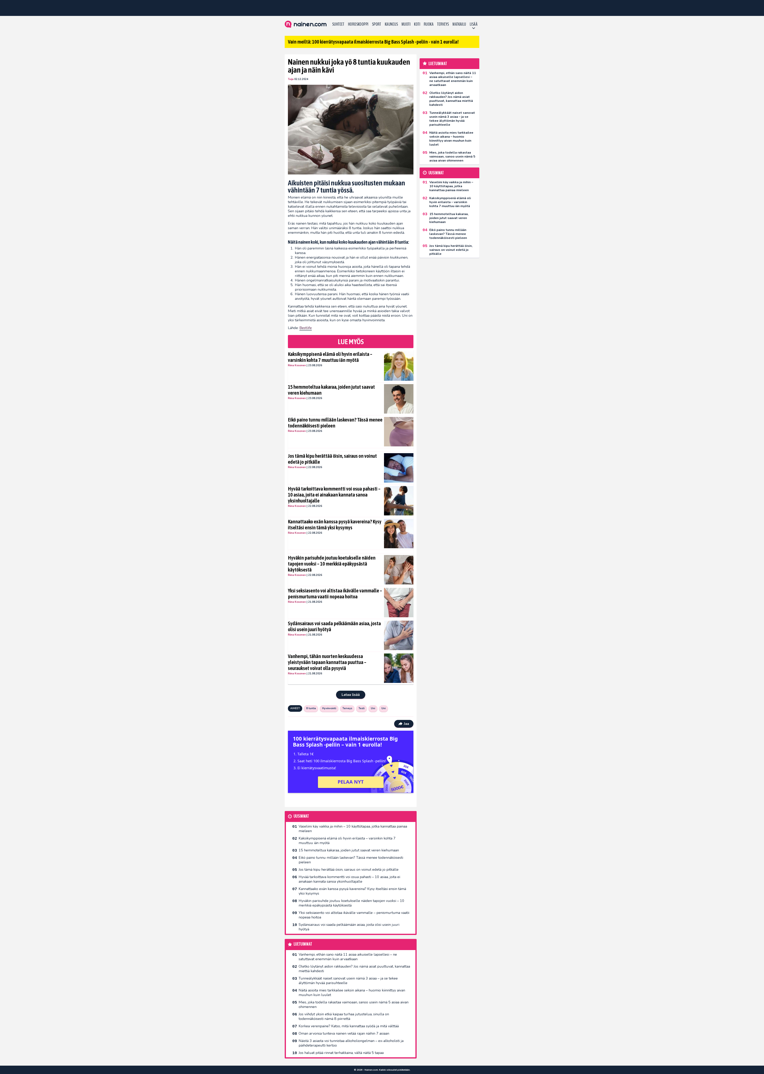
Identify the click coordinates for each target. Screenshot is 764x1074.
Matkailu (459, 24)
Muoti (405, 24)
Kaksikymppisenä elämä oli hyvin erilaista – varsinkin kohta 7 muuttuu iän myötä (330, 357)
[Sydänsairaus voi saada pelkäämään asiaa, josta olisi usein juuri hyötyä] (399, 635)
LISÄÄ (473, 24)
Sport (376, 24)
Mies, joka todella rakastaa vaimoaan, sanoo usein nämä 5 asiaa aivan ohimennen (353, 1004)
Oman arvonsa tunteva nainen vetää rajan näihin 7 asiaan (344, 1033)
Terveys (443, 24)
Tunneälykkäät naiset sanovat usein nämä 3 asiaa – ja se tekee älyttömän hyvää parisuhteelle (348, 980)
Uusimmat (301, 816)
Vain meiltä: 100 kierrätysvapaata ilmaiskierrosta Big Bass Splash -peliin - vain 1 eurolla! (373, 42)
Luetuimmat (303, 944)
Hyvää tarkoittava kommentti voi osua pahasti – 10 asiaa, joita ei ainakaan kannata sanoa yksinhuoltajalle (334, 495)
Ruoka (429, 24)
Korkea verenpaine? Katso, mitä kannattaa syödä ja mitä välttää (349, 1026)
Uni (373, 708)
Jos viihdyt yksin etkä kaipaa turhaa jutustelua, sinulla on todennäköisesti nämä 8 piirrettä (344, 1016)
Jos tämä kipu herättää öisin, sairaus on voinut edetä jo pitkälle (332, 459)
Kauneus (391, 24)
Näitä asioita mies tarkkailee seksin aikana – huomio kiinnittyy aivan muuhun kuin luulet (352, 992)
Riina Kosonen (297, 365)
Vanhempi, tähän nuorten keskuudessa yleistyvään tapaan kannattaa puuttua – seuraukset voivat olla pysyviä (327, 662)
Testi (361, 708)
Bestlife (305, 327)
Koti (417, 24)
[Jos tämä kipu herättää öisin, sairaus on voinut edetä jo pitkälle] (399, 468)
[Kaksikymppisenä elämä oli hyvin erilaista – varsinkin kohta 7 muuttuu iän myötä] (399, 366)
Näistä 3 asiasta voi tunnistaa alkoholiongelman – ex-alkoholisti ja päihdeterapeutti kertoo (351, 1043)
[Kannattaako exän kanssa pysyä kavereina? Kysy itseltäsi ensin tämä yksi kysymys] (399, 533)
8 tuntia (311, 708)
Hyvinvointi (329, 708)
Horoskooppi (358, 24)
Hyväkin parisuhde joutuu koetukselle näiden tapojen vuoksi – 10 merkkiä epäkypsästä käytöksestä (331, 564)
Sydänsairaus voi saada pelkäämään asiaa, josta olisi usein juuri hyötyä (334, 626)
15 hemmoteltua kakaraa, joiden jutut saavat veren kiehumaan (331, 390)
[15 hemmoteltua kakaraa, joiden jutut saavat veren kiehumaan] (399, 399)
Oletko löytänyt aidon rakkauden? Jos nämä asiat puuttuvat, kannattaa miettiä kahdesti (354, 968)
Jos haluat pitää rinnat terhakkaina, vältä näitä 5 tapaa (341, 1052)
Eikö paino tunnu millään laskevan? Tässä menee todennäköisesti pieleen (335, 423)
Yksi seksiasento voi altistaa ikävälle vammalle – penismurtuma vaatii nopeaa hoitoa (335, 594)
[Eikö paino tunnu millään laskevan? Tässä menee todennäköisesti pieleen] (399, 431)
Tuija (290, 79)
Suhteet (338, 24)
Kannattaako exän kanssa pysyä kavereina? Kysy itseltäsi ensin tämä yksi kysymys (334, 525)
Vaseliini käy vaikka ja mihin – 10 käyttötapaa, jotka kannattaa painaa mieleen (353, 828)
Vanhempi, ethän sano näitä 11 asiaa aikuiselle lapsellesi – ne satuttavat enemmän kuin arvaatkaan (348, 956)
